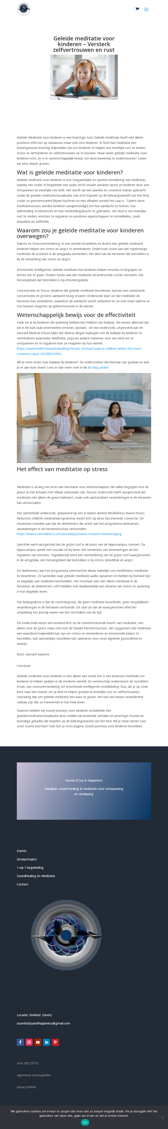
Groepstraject (27, 859)
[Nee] (162, 1117)
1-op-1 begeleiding (30, 867)
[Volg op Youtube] (37, 1042)
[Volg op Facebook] (20, 1042)
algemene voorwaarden (34, 1075)
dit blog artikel (98, 367)
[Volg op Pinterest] (55, 1042)
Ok (85, 1122)
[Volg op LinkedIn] (46, 1042)
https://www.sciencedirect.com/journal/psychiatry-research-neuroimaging (69, 534)
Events (21, 851)
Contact (22, 884)
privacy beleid (26, 1087)
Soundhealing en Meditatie (36, 876)
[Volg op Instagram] (29, 1042)
